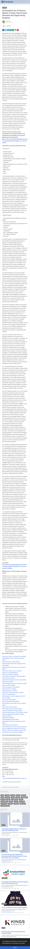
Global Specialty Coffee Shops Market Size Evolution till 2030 (13, 932)
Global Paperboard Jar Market (9, 690)
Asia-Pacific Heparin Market (9, 699)
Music (20, 799)
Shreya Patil (8, 21)
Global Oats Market (7, 716)
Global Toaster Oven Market (9, 689)
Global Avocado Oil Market (8, 685)
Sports (10, 803)
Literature (14, 799)
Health (3, 799)
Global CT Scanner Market (8, 694)
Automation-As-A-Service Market (11, 33)
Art (2, 795)
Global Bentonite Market (8, 717)
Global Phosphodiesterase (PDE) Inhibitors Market (15, 712)
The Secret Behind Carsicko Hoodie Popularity (14, 907)
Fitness (7, 797)
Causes (7, 795)
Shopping (3, 803)
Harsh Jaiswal (5, 888)
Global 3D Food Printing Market (10, 672)
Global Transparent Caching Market (11, 687)
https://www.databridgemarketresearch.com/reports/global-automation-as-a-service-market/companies (14, 566)
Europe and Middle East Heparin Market (12, 710)
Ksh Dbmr (4, 835)
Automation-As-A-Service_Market (12, 781)
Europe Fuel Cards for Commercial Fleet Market (14, 656)
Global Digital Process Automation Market (12, 732)
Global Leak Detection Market (9, 707)
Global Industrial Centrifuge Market (10, 701)
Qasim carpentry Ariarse (7, 912)
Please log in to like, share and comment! (10, 787)
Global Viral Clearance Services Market (11, 671)
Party (16, 801)
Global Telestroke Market (8, 678)
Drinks (23, 795)
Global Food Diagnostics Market (10, 674)
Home (8, 799)
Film (2, 797)
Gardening (24, 797)
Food (12, 797)
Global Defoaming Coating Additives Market (13, 714)
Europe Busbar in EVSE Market (10, 725)
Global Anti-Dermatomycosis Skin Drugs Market (14, 680)
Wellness (22, 803)
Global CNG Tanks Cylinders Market (11, 662)
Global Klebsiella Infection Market (10, 719)
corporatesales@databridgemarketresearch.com (14, 778)
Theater (16, 803)
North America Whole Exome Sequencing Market (14, 726)
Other (4, 7)
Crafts (12, 795)
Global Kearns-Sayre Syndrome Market (12, 708)
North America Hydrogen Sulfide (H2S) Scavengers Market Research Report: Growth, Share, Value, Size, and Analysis (14, 856)
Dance (18, 795)
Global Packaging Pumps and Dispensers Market (14, 683)
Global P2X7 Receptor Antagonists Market (13, 692)
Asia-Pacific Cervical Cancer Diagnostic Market (14, 676)
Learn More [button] (22, 943)
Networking (4, 801)
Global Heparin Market (7, 681)
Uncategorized (5, 805)
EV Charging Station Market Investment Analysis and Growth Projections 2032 (14, 882)
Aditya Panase (5, 862)
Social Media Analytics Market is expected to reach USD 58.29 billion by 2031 (13, 829)
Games (17, 797)
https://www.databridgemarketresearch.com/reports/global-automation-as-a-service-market (15, 140)
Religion (22, 801)
